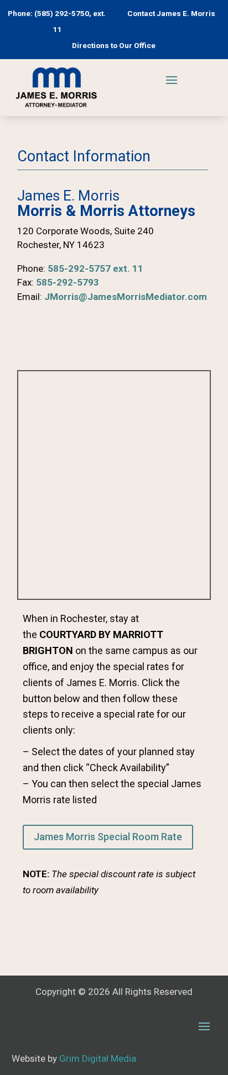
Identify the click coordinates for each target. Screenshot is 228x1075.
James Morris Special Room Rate (108, 836)
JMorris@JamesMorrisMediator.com (125, 296)
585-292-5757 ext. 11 (95, 268)
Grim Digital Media (97, 1058)
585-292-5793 (67, 282)
